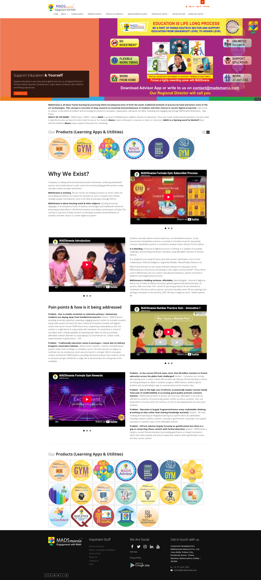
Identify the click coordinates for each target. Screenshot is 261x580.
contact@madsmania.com (185, 570)
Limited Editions (178, 14)
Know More (20, 93)
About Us (93, 557)
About (63, 14)
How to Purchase (96, 546)
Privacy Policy (135, 557)
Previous (127, 197)
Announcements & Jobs (137, 14)
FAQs (91, 564)
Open (203, 2)
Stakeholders (77, 14)
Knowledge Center (159, 14)
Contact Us (94, 560)
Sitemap (206, 6)
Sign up (191, 6)
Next (210, 197)
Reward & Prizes (94, 14)
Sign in (198, 6)
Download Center (195, 14)
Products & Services (114, 14)
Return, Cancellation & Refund (102, 550)
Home (56, 14)
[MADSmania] (56, 575)
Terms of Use (95, 553)
